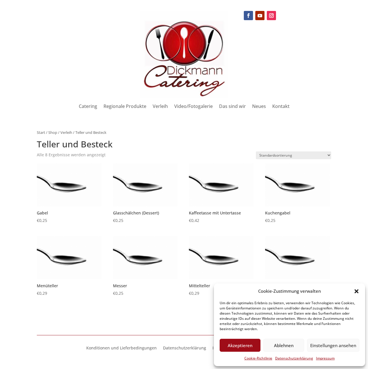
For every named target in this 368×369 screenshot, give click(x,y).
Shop (52, 132)
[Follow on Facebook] (248, 15)
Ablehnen (284, 345)
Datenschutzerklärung (294, 358)
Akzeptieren (240, 345)
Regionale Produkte (124, 106)
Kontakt (281, 106)
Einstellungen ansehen (333, 345)
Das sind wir (232, 106)
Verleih (160, 106)
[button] (356, 291)
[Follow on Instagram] (271, 15)
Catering (88, 106)
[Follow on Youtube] (259, 15)
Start (41, 132)
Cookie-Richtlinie (258, 358)
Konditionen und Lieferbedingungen (121, 348)
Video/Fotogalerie (193, 106)
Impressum (325, 358)
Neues (259, 106)
